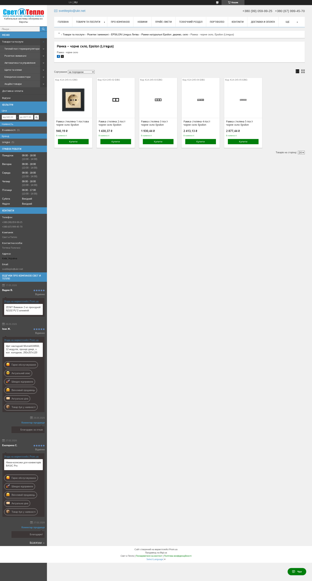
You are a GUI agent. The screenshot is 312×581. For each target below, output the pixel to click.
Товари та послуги (12, 41)
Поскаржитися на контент (149, 556)
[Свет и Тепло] (23, 12)
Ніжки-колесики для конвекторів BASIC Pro (23, 464)
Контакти (238, 21)
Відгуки (6, 98)
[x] (62, 57)
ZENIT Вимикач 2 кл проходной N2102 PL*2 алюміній (23, 309)
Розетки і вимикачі (15, 55)
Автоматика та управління (20, 62)
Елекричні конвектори (18, 76)
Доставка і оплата (12, 90)
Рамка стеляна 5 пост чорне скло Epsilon (239, 123)
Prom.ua (173, 549)
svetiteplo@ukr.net (12, 269)
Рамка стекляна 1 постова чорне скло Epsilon (72, 123)
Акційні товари (13, 83)
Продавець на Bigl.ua (156, 552)
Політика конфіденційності (178, 556)
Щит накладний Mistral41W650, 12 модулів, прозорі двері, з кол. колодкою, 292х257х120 (23, 349)
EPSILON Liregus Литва (125, 34)
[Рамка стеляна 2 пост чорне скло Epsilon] (116, 100)
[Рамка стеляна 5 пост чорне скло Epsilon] (243, 100)
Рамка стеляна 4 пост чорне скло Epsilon (196, 123)
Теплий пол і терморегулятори (22, 48)
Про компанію (120, 21)
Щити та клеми (13, 69)
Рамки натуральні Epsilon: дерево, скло (164, 34)
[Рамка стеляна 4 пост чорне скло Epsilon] (201, 100)
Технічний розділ (190, 21)
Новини (142, 21)
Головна (63, 21)
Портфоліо (217, 21)
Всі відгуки (36, 542)
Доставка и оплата (263, 21)
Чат (299, 571)
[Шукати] (43, 29)
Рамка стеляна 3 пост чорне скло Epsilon (154, 123)
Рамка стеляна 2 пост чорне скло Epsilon (112, 123)
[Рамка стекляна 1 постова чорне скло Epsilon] (73, 100)
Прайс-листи (163, 21)
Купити (73, 141)
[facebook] (58, 57)
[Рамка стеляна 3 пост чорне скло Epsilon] (158, 100)
